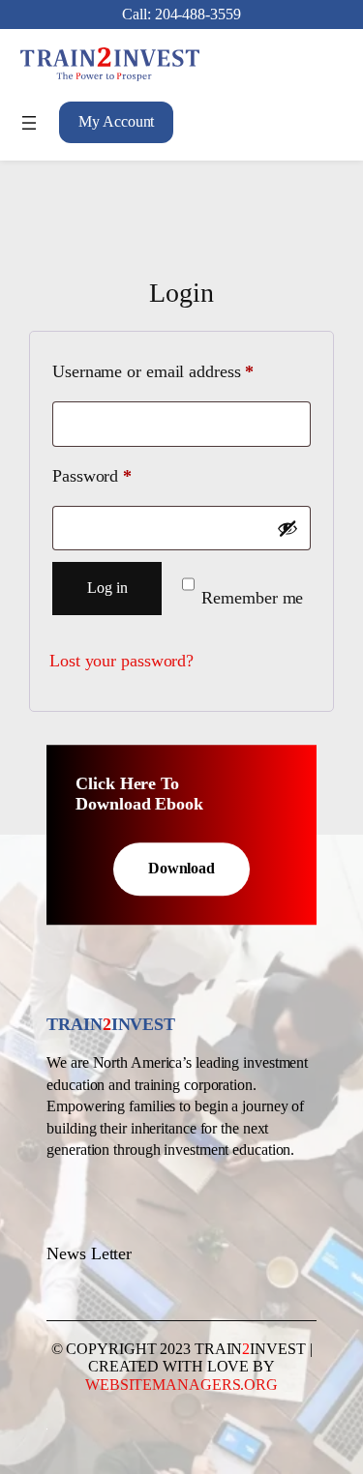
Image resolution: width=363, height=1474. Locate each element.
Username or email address (181, 371)
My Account (116, 121)
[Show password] (287, 528)
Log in (107, 587)
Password (123, 475)
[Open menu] (29, 122)
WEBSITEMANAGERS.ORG (181, 1384)
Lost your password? (121, 660)
